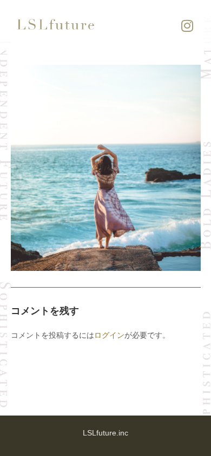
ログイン (109, 335)
